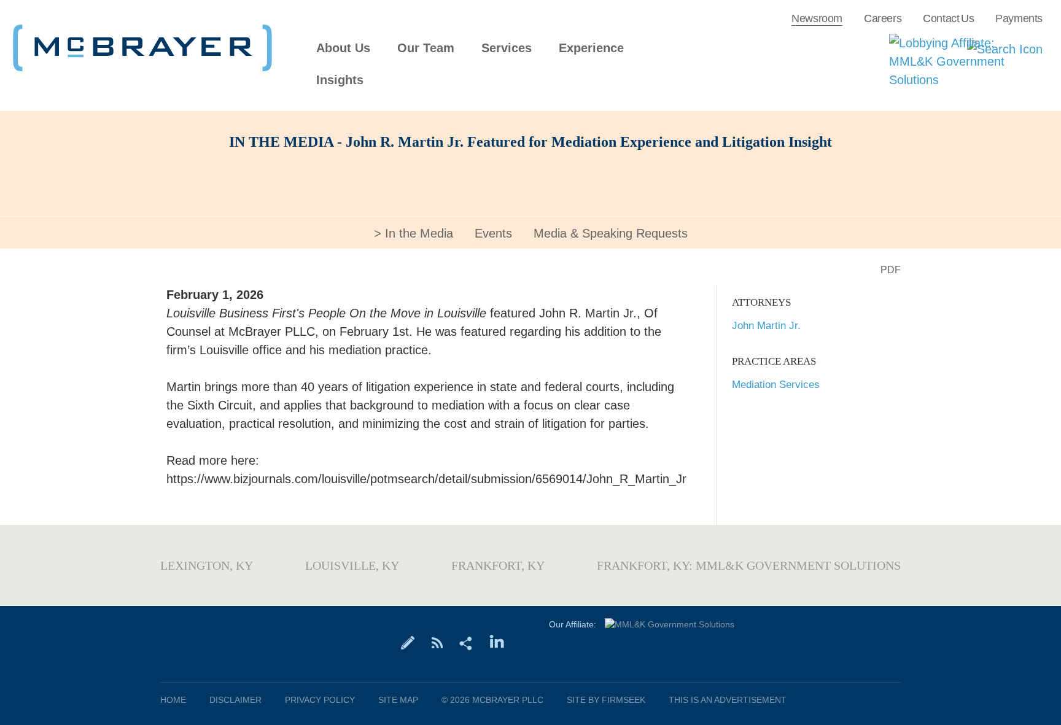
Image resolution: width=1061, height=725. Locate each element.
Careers (882, 18)
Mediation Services (776, 384)
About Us (343, 48)
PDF (890, 270)
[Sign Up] (408, 642)
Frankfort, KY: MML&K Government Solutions (749, 565)
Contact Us (948, 18)
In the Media (419, 233)
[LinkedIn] (497, 642)
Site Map (398, 700)
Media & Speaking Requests (611, 233)
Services (506, 48)
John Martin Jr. (766, 325)
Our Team (425, 48)
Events (493, 233)
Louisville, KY (352, 565)
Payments (1019, 18)
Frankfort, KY (498, 565)
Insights (339, 80)
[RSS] (437, 642)
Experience (591, 48)
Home (173, 700)
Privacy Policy (320, 700)
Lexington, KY (206, 565)
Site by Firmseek (606, 700)
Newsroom (816, 18)
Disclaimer (235, 700)
